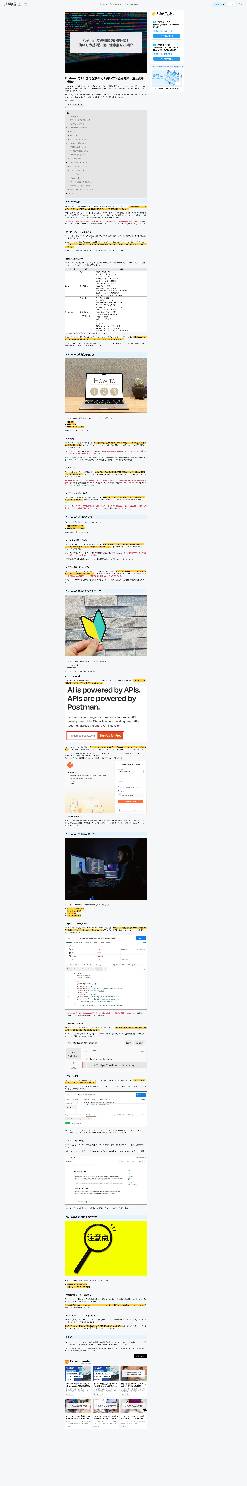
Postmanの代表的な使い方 (78, 128)
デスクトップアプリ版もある (80, 120)
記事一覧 (104, 4)
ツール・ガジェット (79, 104)
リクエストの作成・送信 (78, 166)
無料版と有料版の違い (78, 124)
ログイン (231, 4)
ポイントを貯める (132, 4)
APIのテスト (74, 135)
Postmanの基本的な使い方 (78, 162)
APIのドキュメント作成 (78, 139)
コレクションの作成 (77, 170)
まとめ (71, 193)
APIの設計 (73, 131)
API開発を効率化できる (78, 147)
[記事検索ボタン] (239, 4)
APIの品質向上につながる (79, 151)
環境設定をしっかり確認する (80, 186)
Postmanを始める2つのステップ (80, 155)
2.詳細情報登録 (75, 159)
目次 (67, 113)
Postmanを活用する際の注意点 (80, 182)
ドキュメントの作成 (77, 178)
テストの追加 (74, 174)
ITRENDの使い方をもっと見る (165, 88)
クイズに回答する (167, 36)
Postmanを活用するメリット (79, 143)
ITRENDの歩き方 (117, 4)
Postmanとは (73, 116)
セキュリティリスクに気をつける (81, 190)
